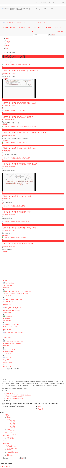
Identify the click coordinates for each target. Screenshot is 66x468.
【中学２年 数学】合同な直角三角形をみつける (20, 227)
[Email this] (9, 466)
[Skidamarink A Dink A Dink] (11, 324)
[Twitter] (58, 2)
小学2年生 (12, 422)
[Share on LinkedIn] (4, 466)
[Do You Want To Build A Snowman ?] (13, 341)
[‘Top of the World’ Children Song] (12, 299)
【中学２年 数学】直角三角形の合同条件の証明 (20, 164)
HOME (6, 27)
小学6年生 (12, 428)
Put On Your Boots (8, 351)
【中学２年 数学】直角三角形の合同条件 (17, 243)
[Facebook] (49, 2)
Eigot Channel (10, 438)
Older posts (6, 253)
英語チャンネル (32, 27)
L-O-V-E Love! (6, 318)
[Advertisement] (34, 14)
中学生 (8, 429)
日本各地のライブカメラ (12, 452)
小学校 (8, 419)
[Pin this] (6, 466)
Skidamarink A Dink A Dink (10, 327)
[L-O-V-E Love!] (7, 316)
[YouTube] (54, 2)
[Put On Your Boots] (9, 349)
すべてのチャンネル (11, 446)
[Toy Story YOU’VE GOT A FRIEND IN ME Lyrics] (17, 291)
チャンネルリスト (57, 27)
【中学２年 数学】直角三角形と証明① (16, 212)
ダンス (8, 442)
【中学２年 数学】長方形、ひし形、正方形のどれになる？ (24, 132)
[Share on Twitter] (2, 466)
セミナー (9, 454)
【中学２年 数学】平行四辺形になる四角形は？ (20, 70)
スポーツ (41, 27)
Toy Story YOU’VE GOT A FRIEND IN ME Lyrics (15, 293)
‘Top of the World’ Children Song (11, 302)
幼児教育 (9, 417)
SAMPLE (40, 410)
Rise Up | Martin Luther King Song (11, 335)
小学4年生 (12, 425)
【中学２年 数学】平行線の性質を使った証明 (19, 103)
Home (36, 2)
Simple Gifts (6, 360)
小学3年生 (12, 423)
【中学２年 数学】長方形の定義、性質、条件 (19, 148)
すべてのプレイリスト (12, 448)
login (63, 2)
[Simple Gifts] (7, 357)
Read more (5, 78)
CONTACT (40, 408)
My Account (43, 2)
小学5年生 (12, 426)
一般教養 (49, 27)
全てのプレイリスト (11, 434)
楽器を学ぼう (10, 449)
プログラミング (21, 27)
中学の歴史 (12, 430)
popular (11, 62)
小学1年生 (12, 420)
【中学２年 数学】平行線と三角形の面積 (17, 117)
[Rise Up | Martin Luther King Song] (13, 332)
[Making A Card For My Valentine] (12, 307)
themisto (13, 73)
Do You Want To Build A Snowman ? (12, 343)
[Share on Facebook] (0, 466)
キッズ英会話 (10, 437)
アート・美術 (10, 451)
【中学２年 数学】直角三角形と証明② (16, 196)
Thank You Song (7, 285)
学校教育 (13, 27)
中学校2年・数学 (6, 68)
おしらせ (4, 145)
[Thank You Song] (8, 283)
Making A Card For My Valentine (11, 310)
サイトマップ (10, 455)
